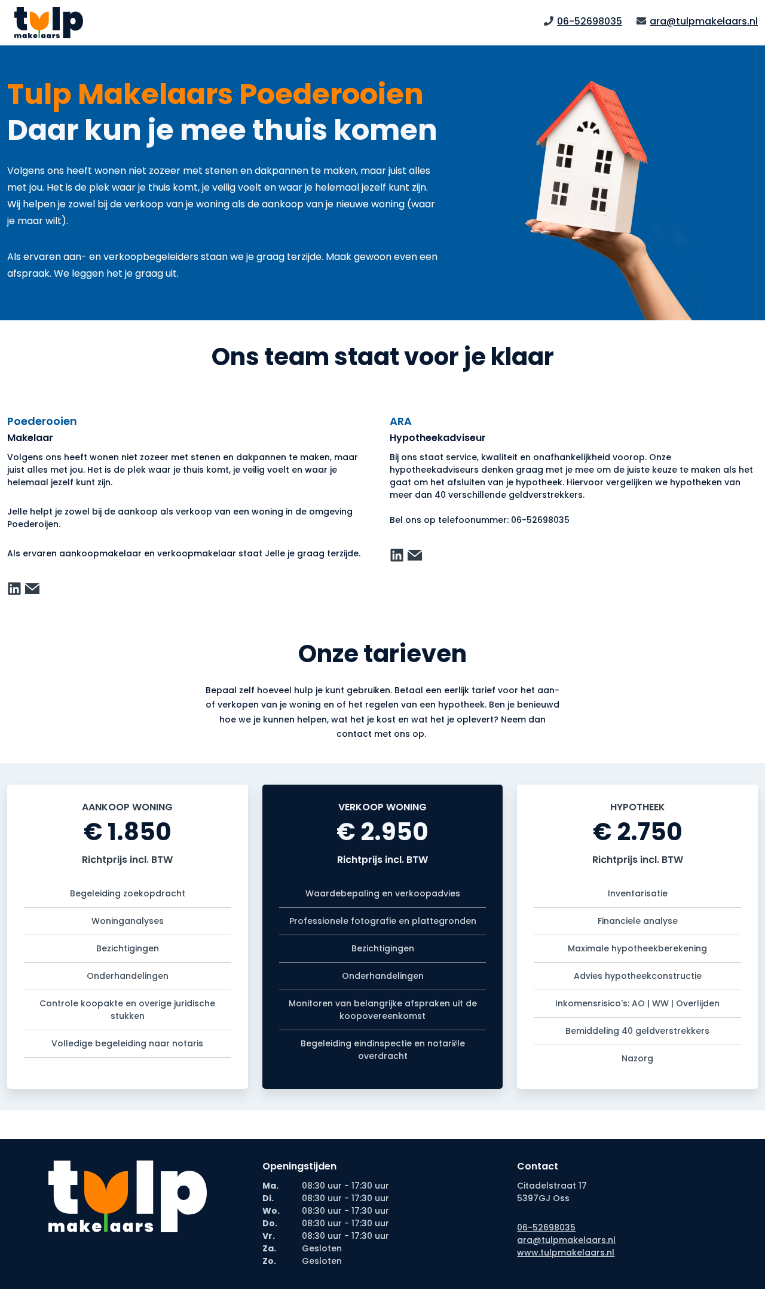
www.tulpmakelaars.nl (565, 1253)
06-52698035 (589, 21)
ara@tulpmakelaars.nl (704, 21)
